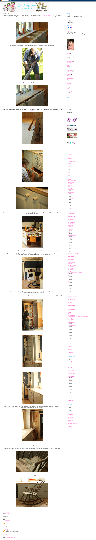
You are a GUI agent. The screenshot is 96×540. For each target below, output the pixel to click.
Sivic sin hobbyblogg (71, 188)
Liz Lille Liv (69, 371)
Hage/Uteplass (69, 74)
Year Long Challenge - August (72, 180)
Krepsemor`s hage (70, 397)
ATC (67, 54)
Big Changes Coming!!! (71, 406)
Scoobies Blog (70, 277)
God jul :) (69, 421)
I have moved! (70, 278)
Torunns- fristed (70, 268)
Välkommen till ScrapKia (71, 293)
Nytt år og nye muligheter (71, 223)
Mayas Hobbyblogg (71, 182)
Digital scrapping (69, 62)
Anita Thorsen (70, 302)
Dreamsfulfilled (70, 412)
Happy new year (70, 183)
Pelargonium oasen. (71, 370)
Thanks (69, 232)
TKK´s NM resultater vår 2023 (72, 310)
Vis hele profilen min (70, 38)
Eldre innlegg (60, 535)
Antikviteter (68, 53)
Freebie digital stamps (70, 70)
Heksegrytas (69, 343)
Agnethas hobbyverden (71, 222)
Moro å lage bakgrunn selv (71, 189)
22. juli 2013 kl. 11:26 (7, 527)
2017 (68, 147)
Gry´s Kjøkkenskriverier (71, 315)
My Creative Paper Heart (71, 299)
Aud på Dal (69, 381)
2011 (68, 171)
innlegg (32, 110)
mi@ (68, 274)
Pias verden (69, 312)
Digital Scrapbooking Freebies (72, 423)
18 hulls (69, 379)
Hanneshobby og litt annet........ (72, 296)
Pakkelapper (69, 284)
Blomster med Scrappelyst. (71, 241)
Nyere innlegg (5, 535)
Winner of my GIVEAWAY (71, 192)
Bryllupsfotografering (70, 61)
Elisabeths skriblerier (71, 400)
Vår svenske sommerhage (72, 364)
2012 (68, 169)
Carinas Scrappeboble (71, 234)
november (70, 154)
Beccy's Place (70, 179)
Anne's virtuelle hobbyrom (72, 216)
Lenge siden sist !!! (70, 269)
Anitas (69, 321)
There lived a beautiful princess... (72, 235)
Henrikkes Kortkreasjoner (72, 213)
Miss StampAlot (70, 207)
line (68, 31)
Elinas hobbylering (71, 228)
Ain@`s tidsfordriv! (71, 300)
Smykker (68, 87)
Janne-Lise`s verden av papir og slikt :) (74, 253)
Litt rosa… (69, 382)
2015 (68, 150)
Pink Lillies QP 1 (70, 418)
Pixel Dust (69, 426)
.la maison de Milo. (71, 352)
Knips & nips (70, 349)
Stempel (68, 88)
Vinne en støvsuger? (70, 328)
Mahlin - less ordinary (71, 303)
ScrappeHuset (70, 290)
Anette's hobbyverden (71, 259)
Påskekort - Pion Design (71, 201)
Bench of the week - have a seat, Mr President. (74, 350)
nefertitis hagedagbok (71, 361)
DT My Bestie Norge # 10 (71, 266)
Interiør (68, 79)
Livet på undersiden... (71, 319)
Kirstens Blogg (70, 250)
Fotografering (68, 67)
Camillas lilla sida (70, 231)
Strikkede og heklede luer (71, 217)
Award (67, 56)
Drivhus (68, 65)
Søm (67, 93)
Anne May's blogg (70, 219)
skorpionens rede (70, 225)
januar (69, 167)
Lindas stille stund (70, 420)
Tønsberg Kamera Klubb (71, 309)
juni (69, 157)
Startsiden (32, 535)
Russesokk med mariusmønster (72, 325)
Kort (67, 80)
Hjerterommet (70, 324)
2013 (68, 153)
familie (68, 66)
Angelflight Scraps (70, 417)
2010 (68, 172)
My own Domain (70, 415)
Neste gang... (69, 195)
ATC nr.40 (69, 220)
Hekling (68, 75)
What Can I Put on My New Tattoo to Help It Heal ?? (75, 272)
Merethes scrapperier (71, 256)
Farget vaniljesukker (70, 334)
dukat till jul (69, 281)
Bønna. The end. (70, 313)
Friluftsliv (69, 186)
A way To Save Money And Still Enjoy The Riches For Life (75, 385)
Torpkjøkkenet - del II (71, 158)
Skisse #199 (69, 275)
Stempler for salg (69, 91)
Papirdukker (68, 84)
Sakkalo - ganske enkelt (71, 262)
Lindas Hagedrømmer (71, 376)
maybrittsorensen (70, 340)
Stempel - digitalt (69, 89)
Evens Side (69, 346)
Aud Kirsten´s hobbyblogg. (72, 265)
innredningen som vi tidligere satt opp (47, 15)
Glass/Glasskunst (69, 71)
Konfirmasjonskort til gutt (71, 198)
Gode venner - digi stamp (72, 161)
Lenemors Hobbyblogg (71, 305)
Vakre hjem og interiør (71, 322)
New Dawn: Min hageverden (72, 373)
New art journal (70, 226)
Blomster (68, 58)
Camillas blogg (70, 191)
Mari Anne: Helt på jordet (71, 378)
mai (69, 163)
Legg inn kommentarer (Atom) (11, 537)
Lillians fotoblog (70, 318)
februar (69, 166)
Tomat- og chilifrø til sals (71, 374)
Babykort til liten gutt (70, 263)
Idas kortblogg (70, 271)
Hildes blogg (70, 185)
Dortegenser (69, 260)
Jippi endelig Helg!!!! (70, 347)
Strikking (68, 92)
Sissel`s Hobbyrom (71, 210)
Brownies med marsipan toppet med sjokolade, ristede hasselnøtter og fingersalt (78, 316)
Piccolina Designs (70, 414)
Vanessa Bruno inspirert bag (71, 238)
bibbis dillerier (70, 194)
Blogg (67, 57)
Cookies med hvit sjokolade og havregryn (73, 388)
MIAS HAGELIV (70, 367)
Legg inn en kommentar (6, 534)
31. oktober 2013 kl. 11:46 (8, 532)
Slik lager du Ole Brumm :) (71, 331)
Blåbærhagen (70, 394)
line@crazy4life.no (69, 114)
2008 (68, 175)
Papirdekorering (69, 83)
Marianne (6, 529)
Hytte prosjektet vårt (7, 513)
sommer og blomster (70, 229)
